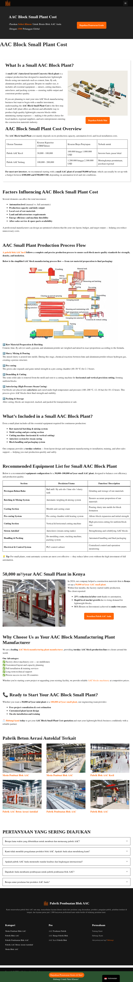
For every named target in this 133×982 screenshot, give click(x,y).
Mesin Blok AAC (11, 949)
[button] (66, 841)
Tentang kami (97, 931)
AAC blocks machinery (98, 680)
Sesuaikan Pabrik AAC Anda (99, 616)
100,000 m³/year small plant (64, 701)
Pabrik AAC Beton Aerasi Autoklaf (20, 811)
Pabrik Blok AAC (99, 811)
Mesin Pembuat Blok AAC (16, 775)
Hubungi (110, 940)
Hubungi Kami (97, 935)
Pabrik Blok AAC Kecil (102, 775)
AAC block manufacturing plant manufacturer (41, 649)
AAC (57, 931)
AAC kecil (58, 940)
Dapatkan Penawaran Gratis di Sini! (66, 974)
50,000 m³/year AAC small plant (90, 584)
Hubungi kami (12, 720)
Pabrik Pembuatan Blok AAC (61, 811)
